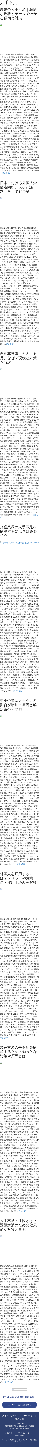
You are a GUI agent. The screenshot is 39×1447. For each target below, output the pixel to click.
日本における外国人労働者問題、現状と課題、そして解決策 (18, 187)
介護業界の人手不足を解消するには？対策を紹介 (18, 531)
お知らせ (8, 1433)
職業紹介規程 (20, 1435)
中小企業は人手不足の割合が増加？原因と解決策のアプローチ (18, 704)
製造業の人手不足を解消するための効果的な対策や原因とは (18, 1051)
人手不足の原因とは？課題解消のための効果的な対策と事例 (18, 1225)
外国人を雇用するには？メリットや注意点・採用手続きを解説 (18, 878)
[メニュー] (35, 8)
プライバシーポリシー (25, 1433)
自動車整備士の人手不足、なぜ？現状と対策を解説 (18, 358)
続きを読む (6, 173)
